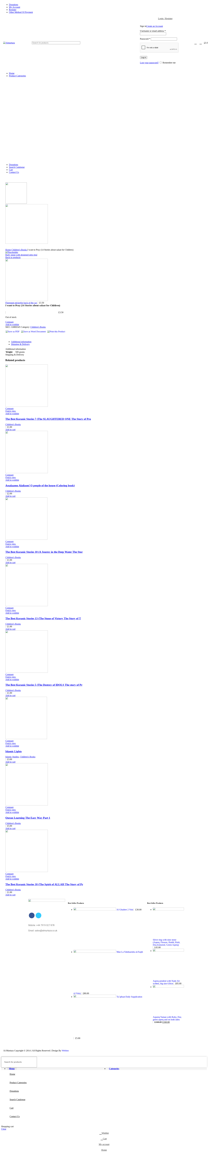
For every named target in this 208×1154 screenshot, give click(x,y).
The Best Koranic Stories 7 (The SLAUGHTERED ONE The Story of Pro (48, 418)
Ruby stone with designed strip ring (21, 255)
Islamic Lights (13, 751)
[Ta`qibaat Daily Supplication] (95, 997)
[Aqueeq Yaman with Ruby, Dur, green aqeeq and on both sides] (168, 987)
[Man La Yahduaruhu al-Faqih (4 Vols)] (95, 952)
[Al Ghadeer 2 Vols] (95, 909)
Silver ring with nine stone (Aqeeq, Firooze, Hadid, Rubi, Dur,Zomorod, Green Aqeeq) (166, 942)
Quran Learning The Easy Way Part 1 (27, 817)
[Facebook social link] (7, 336)
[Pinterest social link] (14, 336)
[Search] (117, 42)
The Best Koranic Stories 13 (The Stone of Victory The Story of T (43, 618)
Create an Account (154, 26)
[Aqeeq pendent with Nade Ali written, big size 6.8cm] (168, 951)
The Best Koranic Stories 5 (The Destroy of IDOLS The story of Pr (43, 684)
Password (145, 39)
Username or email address (153, 31)
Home (8, 250)
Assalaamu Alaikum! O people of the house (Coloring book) (40, 485)
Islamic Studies (12, 757)
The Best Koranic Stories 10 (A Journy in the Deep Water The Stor (44, 551)
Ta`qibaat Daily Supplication (129, 997)
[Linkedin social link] (17, 336)
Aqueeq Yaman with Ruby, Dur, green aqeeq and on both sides (167, 1018)
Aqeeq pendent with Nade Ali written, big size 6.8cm (166, 982)
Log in (143, 57)
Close (3, 1129)
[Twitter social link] (11, 336)
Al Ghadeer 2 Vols (125, 909)
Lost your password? (149, 62)
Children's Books (19, 250)
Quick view (10, 411)
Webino (65, 1050)
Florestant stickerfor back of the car (21, 303)
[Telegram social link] (20, 336)
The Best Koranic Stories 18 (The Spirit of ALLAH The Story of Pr (44, 884)
